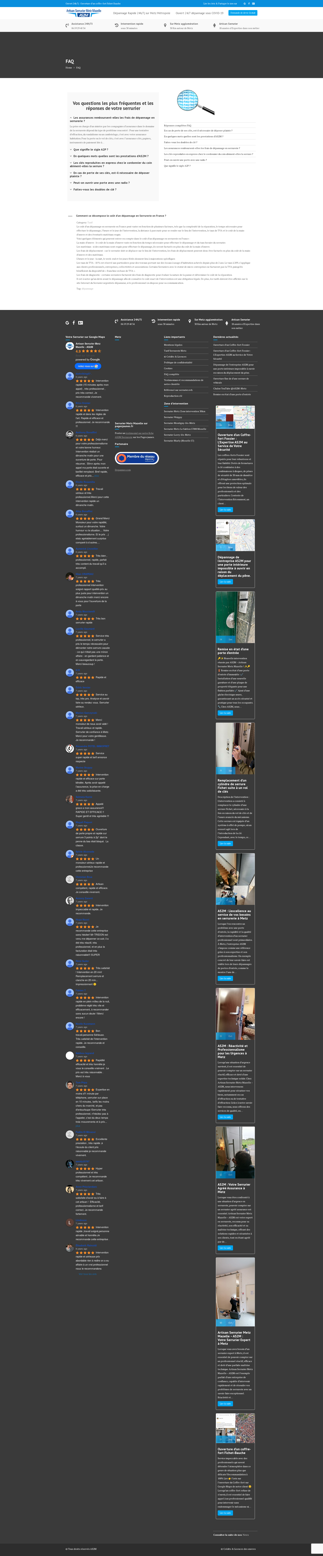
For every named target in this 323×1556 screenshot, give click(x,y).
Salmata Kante (84, 796)
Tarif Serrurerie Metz (175, 350)
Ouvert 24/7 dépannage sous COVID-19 (199, 13)
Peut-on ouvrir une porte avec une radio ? (102, 183)
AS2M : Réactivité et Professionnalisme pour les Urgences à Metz (233, 1051)
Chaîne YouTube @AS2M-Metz (229, 388)
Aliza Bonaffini (84, 511)
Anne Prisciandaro (86, 1186)
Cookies (168, 368)
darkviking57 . (84, 373)
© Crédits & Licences (175, 356)
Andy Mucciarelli (85, 611)
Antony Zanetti (84, 898)
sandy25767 (82, 1161)
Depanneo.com (123, 469)
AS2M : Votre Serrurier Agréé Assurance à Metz (234, 1188)
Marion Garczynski (86, 712)
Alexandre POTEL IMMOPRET (92, 746)
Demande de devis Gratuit (242, 12)
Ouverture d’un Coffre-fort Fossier (231, 344)
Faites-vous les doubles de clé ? (95, 189)
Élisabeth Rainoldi (86, 1245)
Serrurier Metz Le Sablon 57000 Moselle (185, 428)
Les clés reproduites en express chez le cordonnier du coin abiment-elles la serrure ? (111, 164)
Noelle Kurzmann (85, 1023)
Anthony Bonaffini (86, 432)
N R (78, 670)
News (246, 1534)
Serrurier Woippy (173, 417)
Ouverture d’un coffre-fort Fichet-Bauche (234, 1451)
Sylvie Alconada (85, 851)
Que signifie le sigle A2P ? (91, 149)
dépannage (87, 288)
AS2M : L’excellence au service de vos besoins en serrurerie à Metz (234, 914)
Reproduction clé (173, 395)
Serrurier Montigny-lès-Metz (179, 423)
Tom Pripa (81, 1082)
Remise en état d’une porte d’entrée (232, 394)
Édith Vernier (83, 687)
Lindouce (81, 1220)
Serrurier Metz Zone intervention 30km (184, 411)
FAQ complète (171, 374)
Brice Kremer (83, 403)
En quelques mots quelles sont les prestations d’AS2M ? (111, 156)
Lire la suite (225, 509)
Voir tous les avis (88, 1274)
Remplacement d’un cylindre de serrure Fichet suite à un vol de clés (233, 786)
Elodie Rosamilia (85, 481)
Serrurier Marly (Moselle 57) (179, 440)
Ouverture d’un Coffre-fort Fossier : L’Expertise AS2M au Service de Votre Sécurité (233, 354)
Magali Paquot (84, 822)
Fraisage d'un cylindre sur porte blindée (99, 3)
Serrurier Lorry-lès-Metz (177, 434)
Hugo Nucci (82, 919)
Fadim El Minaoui (86, 1132)
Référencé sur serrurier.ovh (178, 390)
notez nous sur (86, 366)
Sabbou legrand (85, 1053)
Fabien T (81, 990)
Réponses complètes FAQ (177, 125)
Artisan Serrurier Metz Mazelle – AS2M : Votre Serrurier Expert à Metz (234, 1338)
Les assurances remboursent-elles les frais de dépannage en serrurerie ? (112, 119)
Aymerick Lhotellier (87, 548)
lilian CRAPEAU (84, 574)
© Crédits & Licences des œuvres (238, 1548)
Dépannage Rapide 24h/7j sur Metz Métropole (141, 13)
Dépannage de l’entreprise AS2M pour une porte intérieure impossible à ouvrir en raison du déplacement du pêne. (234, 368)
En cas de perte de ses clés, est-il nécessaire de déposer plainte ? (109, 174)
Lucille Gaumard (85, 628)
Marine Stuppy (84, 767)
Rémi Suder (82, 961)
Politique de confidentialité (178, 362)
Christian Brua (84, 877)
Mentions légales (173, 344)
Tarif (90, 222)
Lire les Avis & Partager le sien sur (220, 3)
